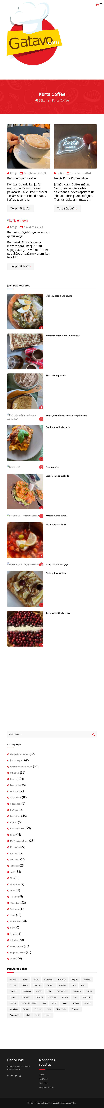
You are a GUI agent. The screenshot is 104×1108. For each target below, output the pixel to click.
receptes (52, 997)
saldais (13, 1003)
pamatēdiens (62, 991)
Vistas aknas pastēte (56, 375)
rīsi (75, 997)
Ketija (13, 173)
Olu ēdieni (15, 859)
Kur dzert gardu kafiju (21, 178)
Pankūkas (14, 866)
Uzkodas (14, 940)
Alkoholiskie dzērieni (19, 754)
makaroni (13, 991)
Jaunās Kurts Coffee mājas (71, 178)
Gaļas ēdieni (15, 797)
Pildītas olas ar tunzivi (56, 515)
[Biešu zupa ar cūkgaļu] (25, 540)
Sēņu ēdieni (15, 921)
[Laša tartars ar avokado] (25, 491)
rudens (65, 997)
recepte (39, 997)
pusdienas (26, 997)
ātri (37, 1015)
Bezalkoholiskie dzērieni (21, 766)
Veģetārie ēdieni (17, 952)
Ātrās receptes (16, 760)
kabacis (25, 985)
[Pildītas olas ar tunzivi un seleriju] (25, 516)
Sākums (43, 100)
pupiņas (13, 997)
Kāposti (13, 822)
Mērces (13, 853)
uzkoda (87, 1003)
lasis (83, 985)
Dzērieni (14, 791)
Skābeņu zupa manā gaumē (59, 296)
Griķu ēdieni (15, 804)
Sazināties (43, 1083)
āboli (28, 1015)
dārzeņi (13, 985)
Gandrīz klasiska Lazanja (58, 427)
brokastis (61, 979)
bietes (36, 979)
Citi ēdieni (14, 773)
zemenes (75, 1009)
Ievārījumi (14, 810)
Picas (12, 878)
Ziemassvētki (15, 1015)
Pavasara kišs (52, 467)
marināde (27, 991)
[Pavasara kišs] (25, 467)
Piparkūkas (15, 884)
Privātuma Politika (46, 1088)
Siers (12, 927)
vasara (26, 1009)
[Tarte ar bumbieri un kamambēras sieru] (25, 589)
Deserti (13, 779)
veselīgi (38, 1009)
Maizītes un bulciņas (19, 841)
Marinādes (15, 847)
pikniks (89, 991)
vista (49, 1009)
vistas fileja (61, 1009)
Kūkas (13, 835)
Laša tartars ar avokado (57, 476)
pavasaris (77, 991)
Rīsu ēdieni (15, 903)
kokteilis (50, 985)
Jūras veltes (15, 816)
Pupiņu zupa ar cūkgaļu (57, 564)
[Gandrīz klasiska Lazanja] (25, 443)
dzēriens (87, 979)
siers (44, 1003)
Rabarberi (14, 896)
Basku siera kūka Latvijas (58, 613)
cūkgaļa (74, 979)
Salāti (12, 915)
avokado (13, 979)
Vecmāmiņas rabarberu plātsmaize (63, 335)
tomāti (76, 1003)
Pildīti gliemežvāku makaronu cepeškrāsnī (66, 415)
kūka (74, 985)
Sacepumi (14, 909)
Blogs (41, 1075)
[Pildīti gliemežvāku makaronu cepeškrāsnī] (25, 417)
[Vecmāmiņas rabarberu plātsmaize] (25, 351)
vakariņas (14, 1009)
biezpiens (48, 979)
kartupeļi (37, 985)
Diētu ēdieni (15, 785)
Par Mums (43, 1079)
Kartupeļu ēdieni (17, 828)
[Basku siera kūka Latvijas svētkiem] (25, 629)
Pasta (12, 872)
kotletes (62, 985)
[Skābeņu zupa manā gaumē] (25, 311)
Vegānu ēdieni (16, 946)
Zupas (13, 958)
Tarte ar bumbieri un (56, 573)
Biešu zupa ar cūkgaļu (56, 524)
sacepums (86, 997)
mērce (38, 991)
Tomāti (13, 934)
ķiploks (47, 1015)
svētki (53, 1003)
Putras (13, 890)
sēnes (64, 1003)
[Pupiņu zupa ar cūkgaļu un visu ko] (25, 564)
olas (49, 991)
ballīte (25, 979)
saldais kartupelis (28, 1003)
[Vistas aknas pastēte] (25, 391)
